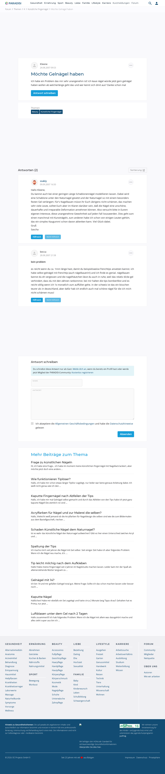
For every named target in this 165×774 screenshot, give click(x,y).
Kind (75, 684)
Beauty (69, 3)
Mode (54, 686)
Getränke (33, 654)
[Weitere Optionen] (131, 65)
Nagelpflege (57, 690)
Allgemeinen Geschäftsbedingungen (74, 423)
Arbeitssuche (122, 650)
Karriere (106, 3)
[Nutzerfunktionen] (156, 3)
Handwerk (101, 666)
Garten (99, 658)
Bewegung (34, 680)
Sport (60, 3)
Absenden (126, 434)
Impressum (130, 757)
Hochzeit (77, 662)
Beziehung (78, 650)
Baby (75, 680)
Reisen (99, 674)
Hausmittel (10, 674)
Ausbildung (121, 658)
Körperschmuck (59, 678)
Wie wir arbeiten (152, 676)
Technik (100, 678)
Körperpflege (58, 674)
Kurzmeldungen (121, 3)
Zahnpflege (57, 702)
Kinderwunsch (80, 688)
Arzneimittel (11, 658)
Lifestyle (96, 3)
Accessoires (57, 650)
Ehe (75, 658)
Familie (86, 3)
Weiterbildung (123, 666)
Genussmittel (102, 662)
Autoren (148, 672)
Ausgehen (101, 650)
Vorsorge (9, 706)
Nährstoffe (34, 662)
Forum (134, 3)
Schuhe (55, 694)
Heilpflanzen (11, 678)
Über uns (150, 666)
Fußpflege (56, 654)
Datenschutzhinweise (121, 423)
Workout (33, 684)
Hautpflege (57, 670)
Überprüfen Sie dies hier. (90, 747)
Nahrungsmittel (36, 666)
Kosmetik (56, 682)
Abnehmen (34, 650)
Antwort (37, 390)
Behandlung (11, 662)
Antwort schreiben (44, 93)
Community (149, 650)
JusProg (123, 736)
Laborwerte (10, 690)
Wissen (119, 670)
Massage (9, 694)
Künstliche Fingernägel (38, 9)
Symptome (10, 702)
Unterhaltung (102, 686)
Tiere (98, 682)
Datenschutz (141, 757)
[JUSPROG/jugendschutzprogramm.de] (130, 726)
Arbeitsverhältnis (124, 654)
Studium (120, 662)
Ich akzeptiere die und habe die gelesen (84, 425)
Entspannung (11, 670)
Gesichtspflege (59, 658)
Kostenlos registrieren (82, 372)
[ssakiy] (35, 182)
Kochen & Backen (37, 658)
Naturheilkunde (12, 698)
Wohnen (100, 694)
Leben (76, 692)
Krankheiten (11, 682)
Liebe (77, 3)
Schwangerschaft (81, 700)
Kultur (99, 670)
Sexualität (78, 666)
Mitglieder (149, 654)
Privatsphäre (154, 757)
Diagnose (9, 666)
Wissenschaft (102, 690)
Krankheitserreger (14, 686)
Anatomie (10, 654)
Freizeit (99, 654)
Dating (76, 654)
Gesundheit (36, 3)
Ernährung (50, 3)
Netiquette (149, 658)
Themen (17, 9)
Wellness (9, 710)
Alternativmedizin (13, 650)
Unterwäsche (58, 698)
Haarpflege (57, 662)
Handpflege (57, 666)
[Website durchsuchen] (150, 3)
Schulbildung (79, 696)
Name (35, 381)
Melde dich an (79, 369)
